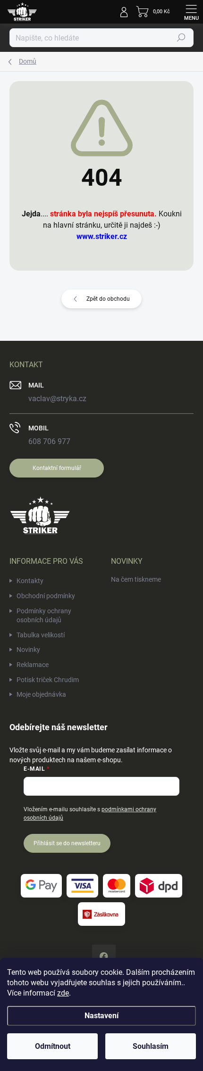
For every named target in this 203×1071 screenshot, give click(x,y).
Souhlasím (151, 1046)
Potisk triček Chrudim (48, 680)
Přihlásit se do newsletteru (67, 843)
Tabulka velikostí (41, 635)
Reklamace (33, 664)
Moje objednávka (41, 694)
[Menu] (191, 12)
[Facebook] (104, 956)
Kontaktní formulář (57, 468)
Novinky (28, 649)
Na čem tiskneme (136, 579)
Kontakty (30, 581)
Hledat (181, 37)
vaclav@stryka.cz (57, 398)
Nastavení (101, 1015)
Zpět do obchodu (108, 299)
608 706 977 (49, 441)
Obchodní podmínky (46, 596)
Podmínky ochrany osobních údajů (44, 615)
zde (63, 993)
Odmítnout (52, 1046)
